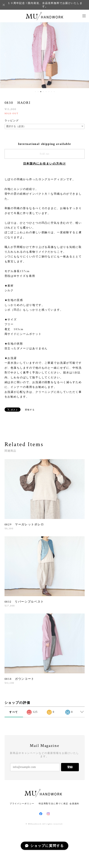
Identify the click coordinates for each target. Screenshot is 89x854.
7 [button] (51, 91)
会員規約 (74, 803)
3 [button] (40, 91)
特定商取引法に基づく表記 (53, 803)
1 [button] (35, 91)
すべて (13, 712)
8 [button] (54, 91)
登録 (70, 767)
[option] (44, 55)
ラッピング (12, 120)
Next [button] (83, 55)
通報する (30, 410)
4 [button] (43, 91)
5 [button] (46, 91)
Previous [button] (6, 55)
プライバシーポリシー (22, 803)
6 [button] (48, 91)
